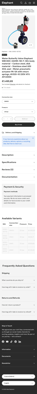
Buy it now (18, 124)
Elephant (4, 51)
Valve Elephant (10, 389)
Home (3, 8)
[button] (30, 3)
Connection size (7, 97)
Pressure (5, 107)
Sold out (25, 119)
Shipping (12, 84)
